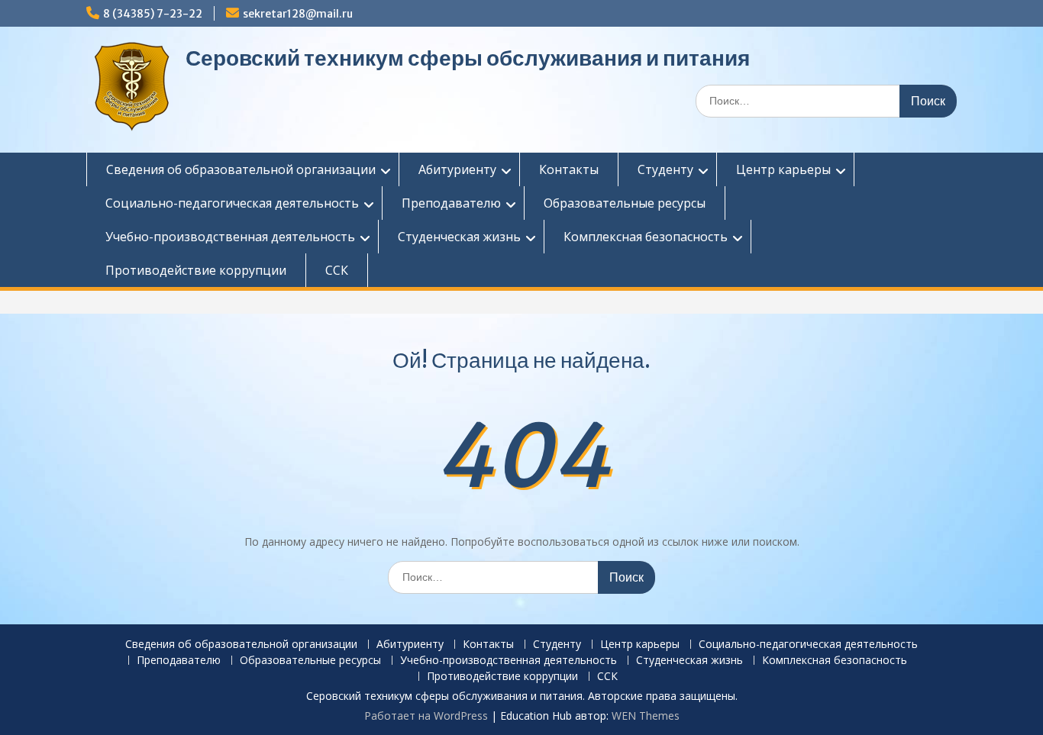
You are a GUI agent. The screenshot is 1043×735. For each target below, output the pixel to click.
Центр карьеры (783, 169)
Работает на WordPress (426, 715)
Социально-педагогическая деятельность (232, 203)
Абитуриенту (457, 169)
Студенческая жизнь (459, 236)
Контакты (569, 169)
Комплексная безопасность (645, 236)
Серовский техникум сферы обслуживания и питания (468, 58)
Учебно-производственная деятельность (230, 236)
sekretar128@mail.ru (298, 14)
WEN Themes (646, 715)
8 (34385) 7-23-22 (152, 14)
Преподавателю (451, 203)
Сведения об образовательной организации (241, 169)
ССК (336, 270)
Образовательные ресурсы (625, 203)
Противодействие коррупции (195, 270)
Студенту (665, 169)
